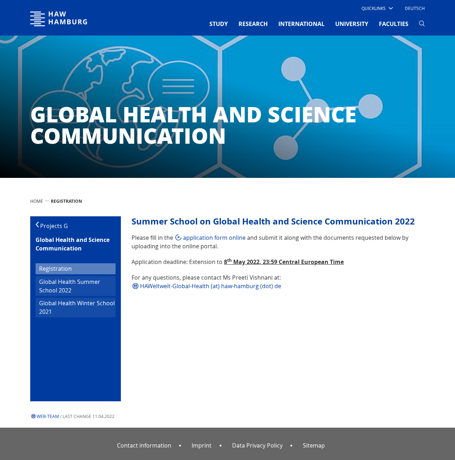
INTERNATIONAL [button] (301, 24)
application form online (214, 238)
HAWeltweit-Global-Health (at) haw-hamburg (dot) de (210, 286)
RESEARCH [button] (253, 24)
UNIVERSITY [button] (351, 24)
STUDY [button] (218, 24)
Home (36, 201)
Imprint (202, 445)
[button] (377, 8)
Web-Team (48, 416)
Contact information (144, 445)
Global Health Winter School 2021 (77, 307)
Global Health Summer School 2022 (69, 286)
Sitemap (314, 445)
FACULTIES (393, 24)
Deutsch (415, 8)
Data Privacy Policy (257, 445)
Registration (67, 268)
